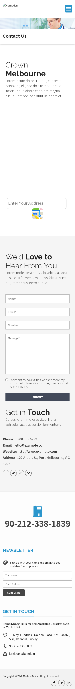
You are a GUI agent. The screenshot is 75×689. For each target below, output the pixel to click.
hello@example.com (29, 445)
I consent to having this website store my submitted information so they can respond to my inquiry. (38, 383)
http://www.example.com (37, 451)
